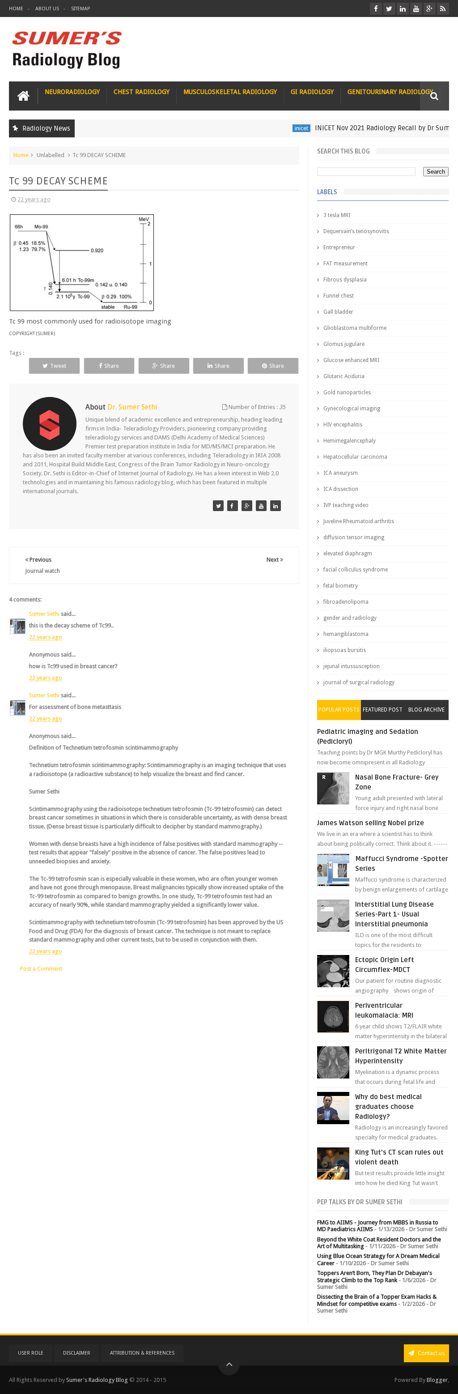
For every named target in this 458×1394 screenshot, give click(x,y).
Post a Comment (41, 968)
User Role (30, 1353)
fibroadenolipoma (346, 602)
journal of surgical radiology (358, 682)
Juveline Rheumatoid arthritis (358, 521)
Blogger (437, 1380)
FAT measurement (345, 263)
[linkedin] (403, 9)
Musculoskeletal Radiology (230, 91)
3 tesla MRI (336, 215)
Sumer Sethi (44, 613)
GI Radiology (312, 91)
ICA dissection (340, 489)
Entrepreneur (339, 247)
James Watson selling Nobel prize (370, 823)
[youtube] (416, 9)
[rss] (443, 9)
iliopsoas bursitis (344, 650)
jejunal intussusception (351, 666)
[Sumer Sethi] (218, 505)
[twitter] (389, 9)
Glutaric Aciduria (344, 376)
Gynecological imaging (351, 408)
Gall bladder (338, 312)
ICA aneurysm (340, 473)
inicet (286, 128)
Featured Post (383, 710)
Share (111, 365)
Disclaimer (76, 1353)
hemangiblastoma (346, 634)
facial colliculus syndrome (355, 570)
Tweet (58, 365)
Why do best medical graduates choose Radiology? (388, 1107)
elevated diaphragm (347, 553)
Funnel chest (338, 296)
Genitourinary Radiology (390, 91)
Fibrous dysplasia (345, 280)
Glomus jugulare (344, 344)
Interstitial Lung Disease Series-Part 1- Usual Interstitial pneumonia (394, 914)
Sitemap (80, 9)
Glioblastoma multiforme (354, 328)
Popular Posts (339, 710)
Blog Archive (426, 710)
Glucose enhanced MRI (351, 360)
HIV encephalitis (342, 425)
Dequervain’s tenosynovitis (356, 231)
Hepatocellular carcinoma (355, 457)
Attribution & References (142, 1353)
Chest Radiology (142, 91)
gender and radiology (350, 618)
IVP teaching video (346, 505)
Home (16, 9)
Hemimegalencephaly (349, 441)
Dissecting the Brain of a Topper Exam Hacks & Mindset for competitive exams (377, 1300)
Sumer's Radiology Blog (97, 1380)
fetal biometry (340, 586)
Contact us (430, 1353)
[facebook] (376, 9)
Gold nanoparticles (347, 392)
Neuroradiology (72, 91)
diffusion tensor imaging (353, 537)
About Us (47, 9)
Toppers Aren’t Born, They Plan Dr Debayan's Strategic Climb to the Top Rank (374, 1276)
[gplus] (430, 9)
